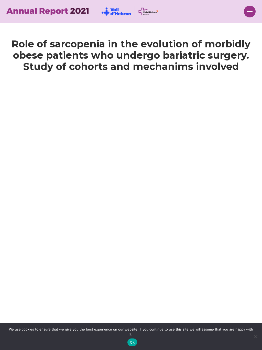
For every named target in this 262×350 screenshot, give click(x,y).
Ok (132, 342)
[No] (255, 336)
